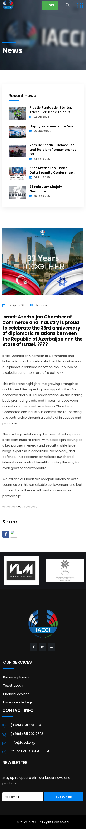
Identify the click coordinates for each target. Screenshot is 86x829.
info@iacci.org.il (24, 742)
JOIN (50, 5)
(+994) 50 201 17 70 (26, 725)
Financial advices (16, 694)
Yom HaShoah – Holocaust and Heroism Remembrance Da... (53, 149)
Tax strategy (13, 685)
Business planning (16, 677)
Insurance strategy (18, 702)
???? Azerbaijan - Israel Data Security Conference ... (52, 170)
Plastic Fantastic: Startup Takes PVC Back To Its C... (50, 109)
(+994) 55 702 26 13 (27, 734)
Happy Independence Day (51, 126)
